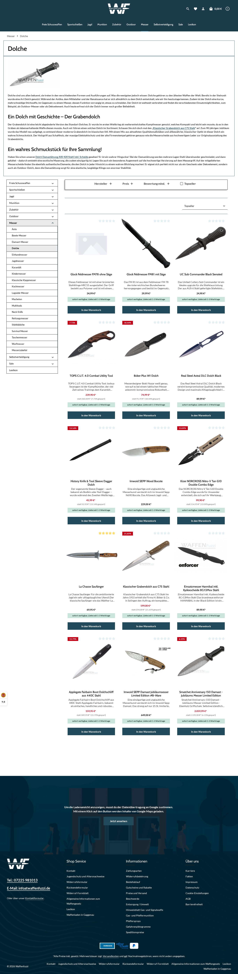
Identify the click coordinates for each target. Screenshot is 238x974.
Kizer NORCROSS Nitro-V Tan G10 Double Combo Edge (201, 482)
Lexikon (71, 909)
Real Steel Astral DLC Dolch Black (201, 375)
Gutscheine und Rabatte (139, 887)
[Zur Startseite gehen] (119, 8)
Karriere (190, 870)
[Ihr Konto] (203, 8)
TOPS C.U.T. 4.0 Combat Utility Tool (91, 375)
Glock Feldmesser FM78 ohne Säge (91, 274)
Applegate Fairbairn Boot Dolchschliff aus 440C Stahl (91, 693)
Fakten (189, 876)
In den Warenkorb (91, 309)
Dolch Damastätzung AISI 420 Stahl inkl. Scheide (62, 156)
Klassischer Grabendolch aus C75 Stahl (174, 128)
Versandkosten (111, 956)
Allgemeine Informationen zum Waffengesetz (83, 901)
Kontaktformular (34, 898)
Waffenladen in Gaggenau (80, 914)
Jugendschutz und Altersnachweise (85, 876)
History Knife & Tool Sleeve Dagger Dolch (91, 482)
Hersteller (100, 183)
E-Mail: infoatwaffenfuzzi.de (28, 888)
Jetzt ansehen (118, 821)
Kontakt (71, 870)
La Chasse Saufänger (91, 586)
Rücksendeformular (77, 887)
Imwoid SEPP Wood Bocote (146, 481)
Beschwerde (132, 898)
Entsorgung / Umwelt (137, 904)
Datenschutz (192, 887)
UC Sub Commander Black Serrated (201, 274)
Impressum (192, 881)
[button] (53, 183)
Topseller (190, 183)
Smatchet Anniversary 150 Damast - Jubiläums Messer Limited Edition (201, 693)
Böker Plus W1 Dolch (146, 375)
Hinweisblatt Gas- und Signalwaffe (144, 909)
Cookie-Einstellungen (197, 893)
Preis (125, 183)
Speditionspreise (135, 932)
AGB (188, 898)
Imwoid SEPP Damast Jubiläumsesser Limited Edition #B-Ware (146, 693)
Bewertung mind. (154, 183)
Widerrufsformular (77, 881)
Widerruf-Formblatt (78, 893)
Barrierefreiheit (194, 904)
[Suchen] (187, 8)
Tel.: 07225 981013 (22, 880)
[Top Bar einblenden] (227, 8)
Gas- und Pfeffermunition (140, 915)
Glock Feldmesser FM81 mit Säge (146, 274)
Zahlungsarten (134, 870)
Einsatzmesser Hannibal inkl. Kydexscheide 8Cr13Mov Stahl (201, 588)
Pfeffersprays (133, 921)
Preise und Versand (136, 893)
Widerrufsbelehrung (137, 876)
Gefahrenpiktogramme (138, 926)
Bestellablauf (133, 881)
